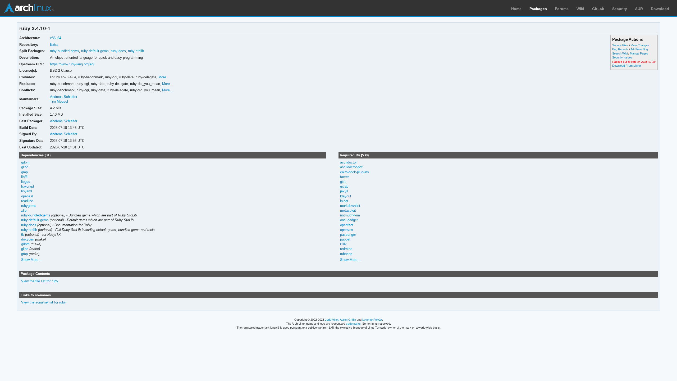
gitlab (344, 186)
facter (344, 177)
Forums (562, 9)
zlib (23, 210)
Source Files (620, 45)
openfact (346, 225)
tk (22, 235)
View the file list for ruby (39, 281)
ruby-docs (118, 51)
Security (619, 9)
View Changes (640, 45)
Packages (538, 9)
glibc (24, 167)
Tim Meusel (59, 101)
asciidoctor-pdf (351, 167)
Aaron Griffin (348, 319)
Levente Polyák (372, 319)
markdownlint (350, 206)
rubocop (346, 254)
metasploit (348, 210)
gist (343, 182)
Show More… (31, 260)
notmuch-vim (350, 215)
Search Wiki (620, 53)
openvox (346, 230)
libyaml (26, 191)
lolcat (344, 201)
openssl (27, 196)
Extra (54, 45)
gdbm (25, 162)
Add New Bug (639, 49)
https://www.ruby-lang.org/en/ (72, 64)
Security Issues (622, 57)
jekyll (344, 191)
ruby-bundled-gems (64, 51)
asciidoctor (348, 162)
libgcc (25, 182)
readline (27, 201)
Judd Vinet (331, 319)
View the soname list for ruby (43, 302)
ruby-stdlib (136, 51)
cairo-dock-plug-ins (354, 172)
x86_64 (55, 38)
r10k (343, 244)
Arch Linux (29, 8)
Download (660, 9)
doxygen (27, 239)
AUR (639, 9)
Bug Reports (620, 49)
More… (164, 77)
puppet (345, 239)
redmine (346, 249)
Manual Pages (639, 53)
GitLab (598, 9)
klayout (345, 196)
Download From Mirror (626, 65)
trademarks (353, 323)
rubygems (28, 206)
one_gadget (349, 220)
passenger (348, 235)
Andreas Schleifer (63, 97)
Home (516, 9)
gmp (24, 172)
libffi (24, 177)
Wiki (580, 9)
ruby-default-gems (95, 51)
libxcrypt (27, 186)
